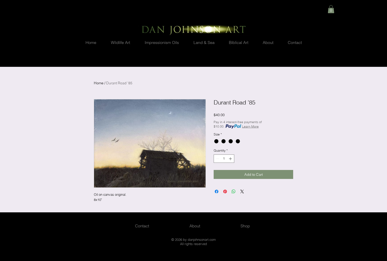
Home (98, 83)
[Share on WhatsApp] (233, 191)
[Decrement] (217, 159)
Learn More (250, 126)
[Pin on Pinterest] (225, 191)
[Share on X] (242, 191)
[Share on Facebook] (216, 191)
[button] (331, 9)
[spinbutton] (224, 159)
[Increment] (231, 159)
